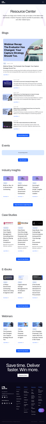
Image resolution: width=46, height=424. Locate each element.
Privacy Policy (41, 421)
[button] (43, 2)
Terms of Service (34, 421)
